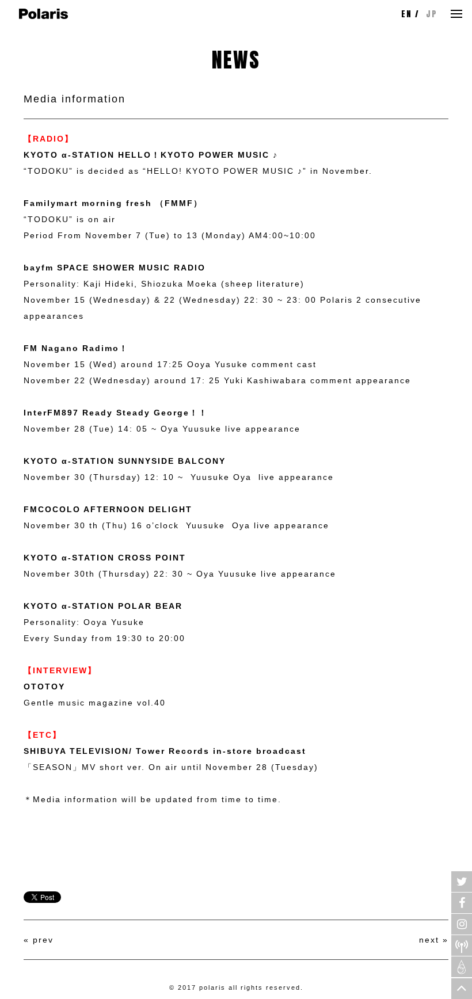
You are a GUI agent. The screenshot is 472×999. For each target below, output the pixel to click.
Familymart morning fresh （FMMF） (113, 203)
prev (43, 939)
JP (431, 14)
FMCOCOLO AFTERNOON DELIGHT (108, 509)
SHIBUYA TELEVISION (76, 751)
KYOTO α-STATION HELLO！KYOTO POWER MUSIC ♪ (151, 154)
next (429, 939)
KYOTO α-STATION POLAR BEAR (103, 606)
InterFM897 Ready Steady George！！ (116, 412)
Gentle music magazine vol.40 (95, 702)
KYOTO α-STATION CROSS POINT (105, 557)
